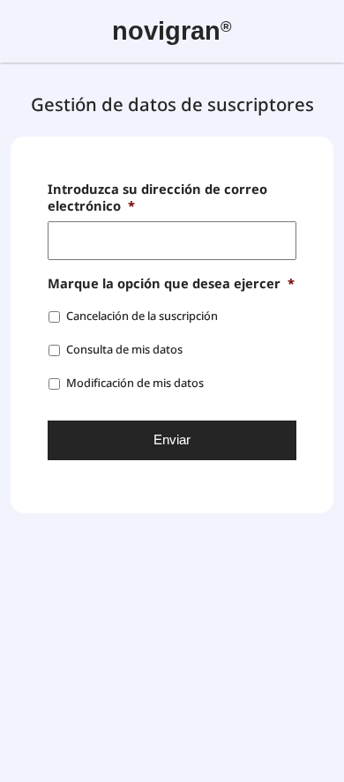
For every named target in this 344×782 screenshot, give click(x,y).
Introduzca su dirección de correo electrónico (157, 197)
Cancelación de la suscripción (142, 316)
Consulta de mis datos (124, 349)
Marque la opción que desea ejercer (171, 283)
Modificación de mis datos (135, 383)
